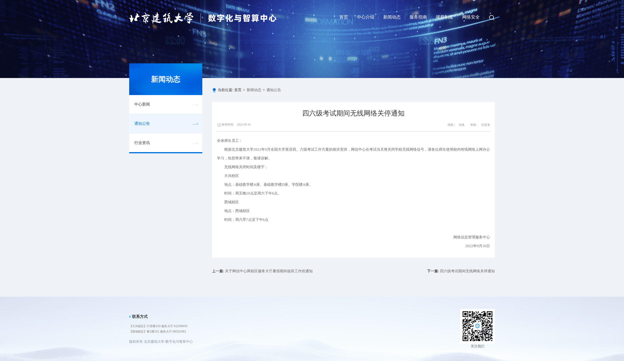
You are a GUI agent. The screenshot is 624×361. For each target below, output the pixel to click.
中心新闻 (142, 104)
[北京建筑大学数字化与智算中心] (203, 18)
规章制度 (444, 17)
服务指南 (418, 17)
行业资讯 (142, 143)
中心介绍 (365, 17)
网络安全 (471, 17)
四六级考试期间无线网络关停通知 (461, 271)
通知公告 (142, 123)
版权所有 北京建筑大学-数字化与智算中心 (161, 341)
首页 (343, 17)
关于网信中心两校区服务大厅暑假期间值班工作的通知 (262, 271)
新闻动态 (392, 17)
